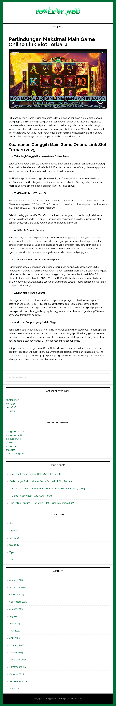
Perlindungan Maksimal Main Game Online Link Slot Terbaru (41, 481)
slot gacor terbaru (15, 431)
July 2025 (14, 616)
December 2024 (17, 659)
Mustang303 (12, 400)
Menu (60, 27)
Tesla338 (10, 403)
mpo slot (10, 442)
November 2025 (17, 587)
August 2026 (16, 580)
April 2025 (14, 638)
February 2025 (16, 645)
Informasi (14, 530)
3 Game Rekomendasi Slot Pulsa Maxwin (31, 495)
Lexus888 (11, 407)
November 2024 (17, 667)
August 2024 (16, 688)
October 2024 (16, 674)
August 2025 (16, 609)
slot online (11, 446)
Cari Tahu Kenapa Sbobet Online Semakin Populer (36, 474)
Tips (11, 552)
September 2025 (18, 601)
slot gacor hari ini (14, 435)
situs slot (10, 450)
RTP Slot (14, 538)
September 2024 (18, 681)
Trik (11, 559)
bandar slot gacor (15, 453)
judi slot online (13, 439)
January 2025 (16, 652)
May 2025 (14, 630)
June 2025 (14, 623)
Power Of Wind (58, 11)
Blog (11, 523)
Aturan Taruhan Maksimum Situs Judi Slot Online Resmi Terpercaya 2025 (47, 488)
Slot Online (15, 545)
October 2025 (16, 594)
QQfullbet (11, 411)
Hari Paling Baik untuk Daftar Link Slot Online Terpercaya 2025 (42, 503)
